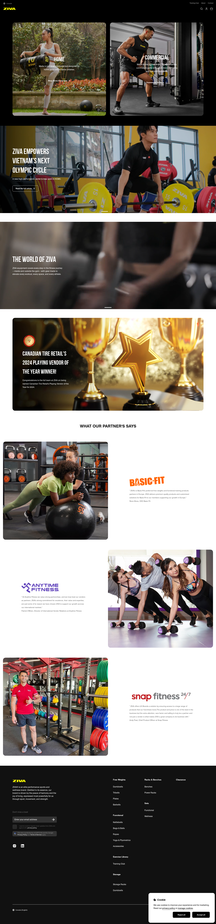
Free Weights (119, 779)
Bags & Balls (119, 828)
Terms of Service (36, 835)
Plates (116, 799)
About (203, 3)
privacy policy (32, 828)
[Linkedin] (22, 846)
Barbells (116, 804)
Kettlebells (118, 822)
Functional (118, 815)
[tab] (104, 211)
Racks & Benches (152, 779)
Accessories (118, 846)
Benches (148, 787)
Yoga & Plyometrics (121, 840)
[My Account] (206, 8)
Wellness (148, 816)
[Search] (201, 8)
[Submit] (53, 819)
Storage (116, 874)
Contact (210, 3)
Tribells (116, 793)
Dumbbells (118, 787)
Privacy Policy (22, 835)
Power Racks (150, 793)
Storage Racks (119, 884)
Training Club (194, 3)
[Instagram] (14, 846)
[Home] (9, 9)
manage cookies (185, 908)
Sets (146, 803)
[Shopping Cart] (211, 8)
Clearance (181, 779)
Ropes (116, 834)
